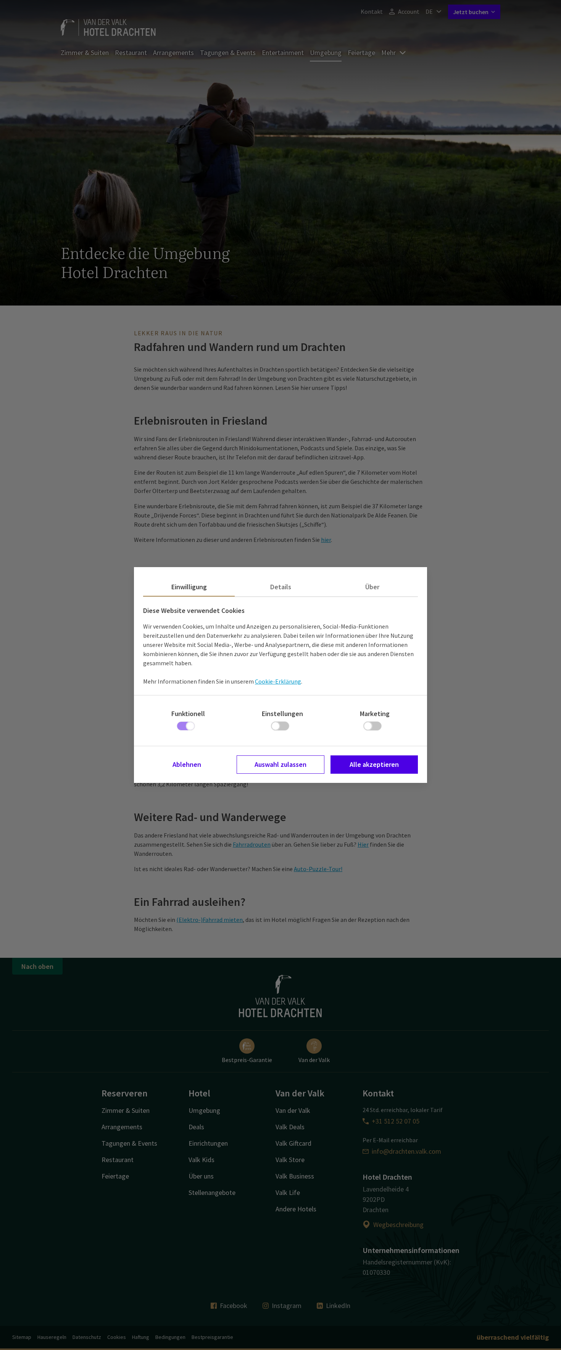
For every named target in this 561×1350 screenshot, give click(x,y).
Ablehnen (186, 764)
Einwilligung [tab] (189, 586)
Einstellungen (282, 713)
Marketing (375, 713)
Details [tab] (280, 586)
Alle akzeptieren (374, 764)
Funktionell (188, 713)
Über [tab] (372, 586)
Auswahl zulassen (280, 764)
